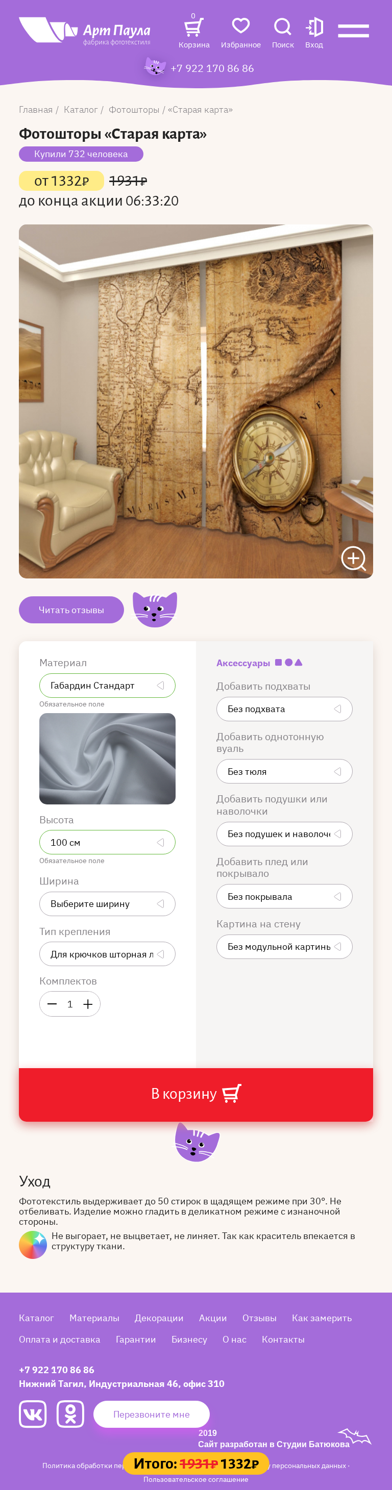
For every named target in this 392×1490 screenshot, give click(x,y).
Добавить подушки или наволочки (272, 805)
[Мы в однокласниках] (74, 1414)
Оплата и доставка (60, 1339)
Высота (58, 820)
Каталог (36, 1318)
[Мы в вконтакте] (37, 1414)
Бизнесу (189, 1339)
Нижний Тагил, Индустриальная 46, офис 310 (122, 1384)
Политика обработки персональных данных (115, 1465)
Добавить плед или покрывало (262, 867)
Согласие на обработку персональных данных (270, 1465)
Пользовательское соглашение (196, 1479)
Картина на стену (259, 924)
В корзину (185, 1093)
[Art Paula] (85, 37)
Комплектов (68, 981)
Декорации (159, 1318)
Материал (64, 662)
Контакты (283, 1339)
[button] (314, 34)
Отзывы (259, 1318)
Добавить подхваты (264, 686)
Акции (213, 1318)
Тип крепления (76, 931)
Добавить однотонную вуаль (270, 742)
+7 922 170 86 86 (212, 68)
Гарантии (136, 1339)
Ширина (60, 881)
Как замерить (322, 1318)
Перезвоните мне (151, 1414)
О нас (235, 1339)
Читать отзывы (71, 610)
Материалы (94, 1318)
